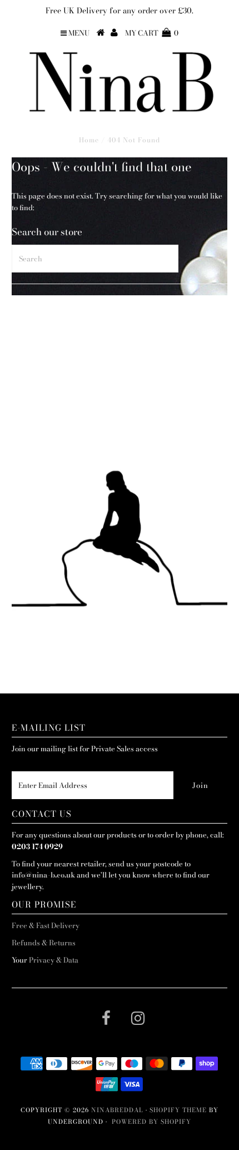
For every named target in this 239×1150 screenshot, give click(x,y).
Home (89, 140)
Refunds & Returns (44, 942)
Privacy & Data (53, 959)
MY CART (151, 32)
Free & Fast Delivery (45, 925)
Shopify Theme (178, 1110)
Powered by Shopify (151, 1121)
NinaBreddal (117, 1110)
